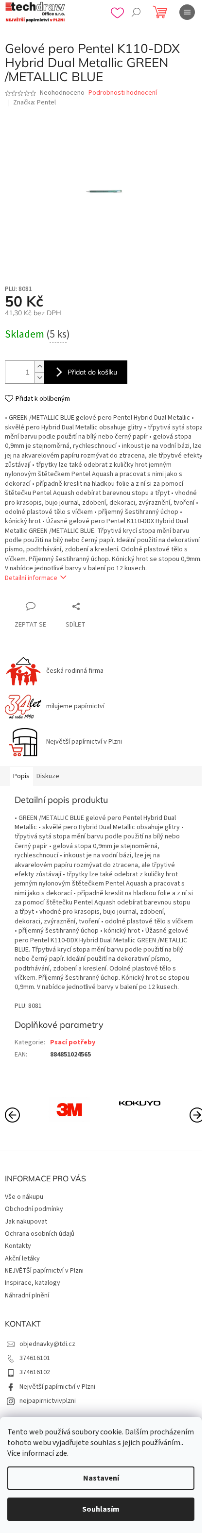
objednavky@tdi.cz (47, 1344)
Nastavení (101, 1478)
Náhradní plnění (27, 1295)
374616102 (34, 1372)
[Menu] (187, 12)
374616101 (34, 1358)
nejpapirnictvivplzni (47, 1401)
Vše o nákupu (24, 1197)
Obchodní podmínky (34, 1209)
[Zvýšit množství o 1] (39, 366)
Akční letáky (22, 1258)
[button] (197, 1114)
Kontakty (18, 1246)
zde (61, 1453)
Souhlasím (101, 1509)
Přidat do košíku (92, 372)
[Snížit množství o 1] (39, 377)
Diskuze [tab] (47, 776)
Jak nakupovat (26, 1221)
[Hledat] (136, 12)
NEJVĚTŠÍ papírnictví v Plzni (44, 1271)
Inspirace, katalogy (32, 1283)
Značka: (34, 102)
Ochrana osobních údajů (39, 1234)
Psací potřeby (72, 1042)
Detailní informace (31, 578)
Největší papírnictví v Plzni (57, 1387)
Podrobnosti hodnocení (122, 93)
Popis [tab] (21, 776)
